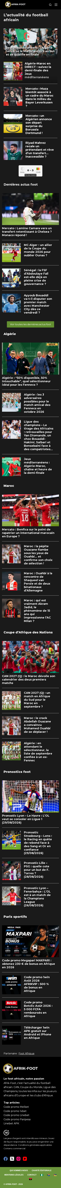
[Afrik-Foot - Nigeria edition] (41, 1175)
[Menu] (56, 4)
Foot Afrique (26, 1053)
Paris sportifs (15, 917)
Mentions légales (13, 1175)
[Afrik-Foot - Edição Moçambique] (55, 1175)
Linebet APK (11, 1123)
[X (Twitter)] (12, 1159)
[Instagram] (18, 1159)
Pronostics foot (17, 772)
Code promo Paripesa (17, 1119)
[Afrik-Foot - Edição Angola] (30, 1179)
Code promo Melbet (16, 1106)
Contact (31, 1175)
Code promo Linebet (16, 1115)
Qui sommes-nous (19, 1170)
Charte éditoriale (41, 1170)
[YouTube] (25, 1159)
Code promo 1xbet (15, 1111)
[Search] (50, 5)
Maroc (9, 486)
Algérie (10, 334)
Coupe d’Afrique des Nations (28, 632)
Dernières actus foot (21, 184)
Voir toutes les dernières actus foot (30, 324)
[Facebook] (6, 1159)
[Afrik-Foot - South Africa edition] (48, 1175)
